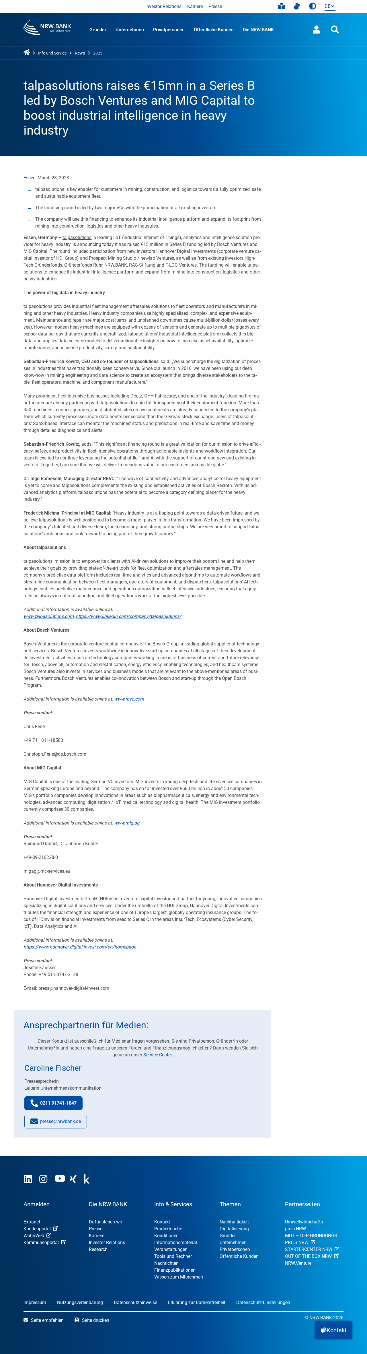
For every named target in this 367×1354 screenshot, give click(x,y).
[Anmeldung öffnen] (316, 30)
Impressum (35, 1302)
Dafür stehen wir (105, 1222)
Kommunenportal (41, 1242)
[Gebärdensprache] (297, 6)
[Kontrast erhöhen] (312, 6)
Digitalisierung (234, 1228)
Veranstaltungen (171, 1249)
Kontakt (162, 1222)
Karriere (195, 6)
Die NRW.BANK (258, 29)
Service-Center (157, 1055)
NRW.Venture (298, 1263)
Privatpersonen (169, 29)
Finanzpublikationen (175, 1270)
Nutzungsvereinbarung (80, 1302)
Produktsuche (168, 1228)
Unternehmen (130, 29)
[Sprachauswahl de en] (328, 6)
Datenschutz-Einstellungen (263, 1302)
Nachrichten (166, 1263)
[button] (333, 1330)
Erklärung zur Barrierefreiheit (196, 1302)
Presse (215, 6)
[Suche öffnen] (334, 30)
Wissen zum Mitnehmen (178, 1277)
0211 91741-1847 (61, 1104)
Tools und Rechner (173, 1256)
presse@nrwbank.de (60, 1123)
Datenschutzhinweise (135, 1302)
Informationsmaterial (175, 1242)
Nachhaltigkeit (234, 1222)
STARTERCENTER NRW (308, 1249)
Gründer (97, 29)
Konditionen (166, 1235)
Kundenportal (37, 1228)
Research (98, 1249)
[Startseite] (28, 52)
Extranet (32, 1222)
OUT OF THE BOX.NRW (308, 1256)
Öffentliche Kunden (214, 29)
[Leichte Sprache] (281, 6)
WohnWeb (34, 1235)
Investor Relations (163, 6)
